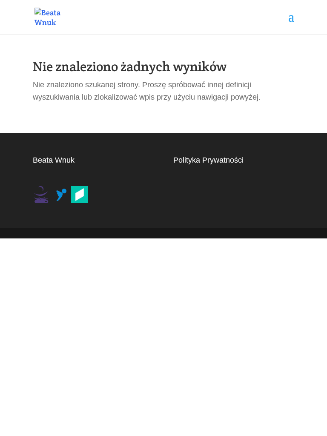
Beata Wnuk (54, 160)
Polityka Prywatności (208, 160)
